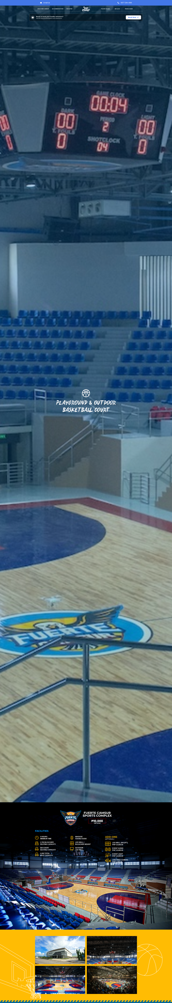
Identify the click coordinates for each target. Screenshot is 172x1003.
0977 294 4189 (126, 3)
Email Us (46, 3)
